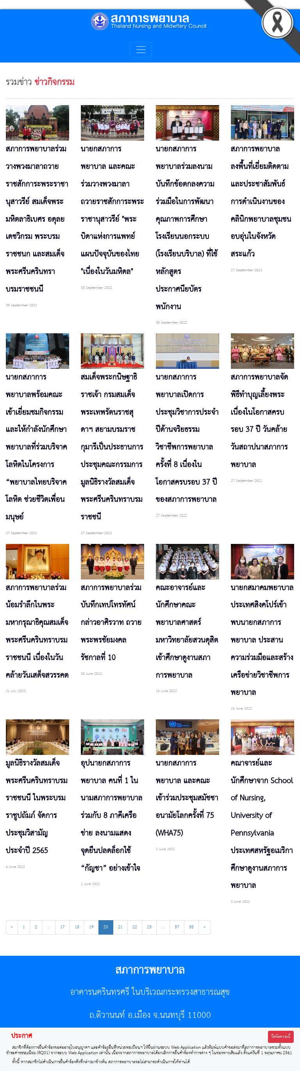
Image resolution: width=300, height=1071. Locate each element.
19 (91, 927)
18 (77, 927)
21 (120, 927)
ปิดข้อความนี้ (280, 1037)
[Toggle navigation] (141, 49)
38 (191, 927)
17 (62, 927)
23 (149, 927)
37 (177, 927)
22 (134, 927)
